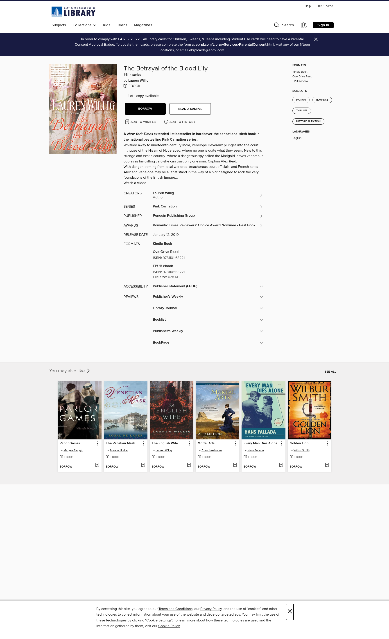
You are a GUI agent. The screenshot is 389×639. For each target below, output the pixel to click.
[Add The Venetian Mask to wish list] (143, 465)
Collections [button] (83, 25)
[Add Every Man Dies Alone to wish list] (281, 465)
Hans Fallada (255, 450)
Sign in (323, 25)
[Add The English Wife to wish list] (189, 465)
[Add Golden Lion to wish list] (327, 465)
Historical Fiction (308, 121)
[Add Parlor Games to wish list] (97, 465)
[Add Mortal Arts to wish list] (235, 465)
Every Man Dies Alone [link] (260, 443)
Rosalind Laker (119, 450)
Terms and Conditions (175, 609)
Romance (322, 99)
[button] (283, 26)
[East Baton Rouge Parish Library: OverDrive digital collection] (73, 11)
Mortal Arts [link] (206, 443)
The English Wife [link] (165, 443)
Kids (106, 25)
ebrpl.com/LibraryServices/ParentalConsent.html (235, 44)
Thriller (301, 110)
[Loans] (304, 26)
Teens (122, 25)
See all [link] (330, 372)
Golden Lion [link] (299, 443)
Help (308, 6)
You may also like (67, 371)
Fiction (301, 99)
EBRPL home (325, 6)
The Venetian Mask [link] (120, 443)
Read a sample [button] (190, 109)
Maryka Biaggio (73, 450)
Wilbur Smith (302, 450)
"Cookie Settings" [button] (158, 620)
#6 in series (132, 75)
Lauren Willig (138, 81)
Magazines (143, 25)
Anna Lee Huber (211, 450)
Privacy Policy (211, 609)
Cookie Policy (169, 626)
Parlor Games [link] (70, 443)
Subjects (59, 25)
